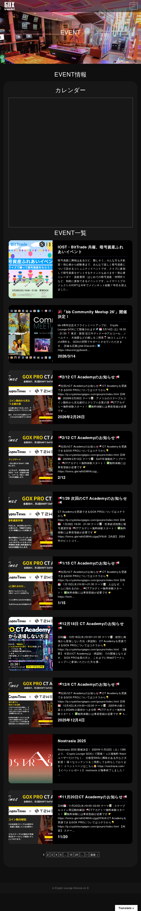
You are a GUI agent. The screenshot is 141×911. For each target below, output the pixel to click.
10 (71, 854)
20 (76, 854)
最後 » (94, 854)
